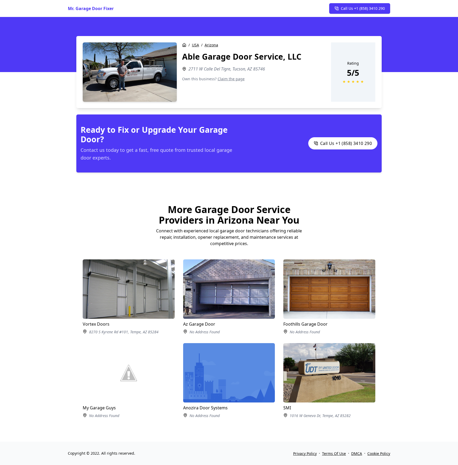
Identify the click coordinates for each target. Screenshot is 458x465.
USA (195, 44)
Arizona (211, 44)
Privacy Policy (305, 453)
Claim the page (231, 78)
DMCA (356, 453)
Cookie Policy (378, 453)
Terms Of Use (334, 453)
